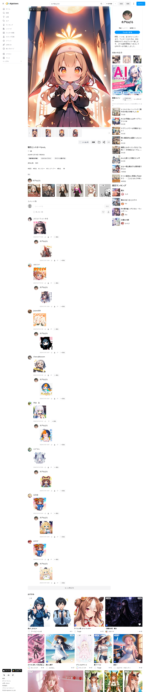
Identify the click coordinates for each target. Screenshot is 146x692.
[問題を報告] (51, 237)
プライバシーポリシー (8, 688)
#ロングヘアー (51, 168)
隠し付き (38, 212)
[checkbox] (34, 212)
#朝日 (29, 168)
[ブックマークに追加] (99, 142)
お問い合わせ (6, 683)
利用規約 (4, 685)
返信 (57, 237)
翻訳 (29, 174)
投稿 (128, 4)
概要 (3, 678)
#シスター (41, 168)
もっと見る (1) (69, 588)
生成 (121, 4)
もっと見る (137, 99)
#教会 (59, 168)
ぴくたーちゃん (6, 681)
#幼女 (35, 168)
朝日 (36, 163)
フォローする (127, 32)
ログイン (141, 4)
